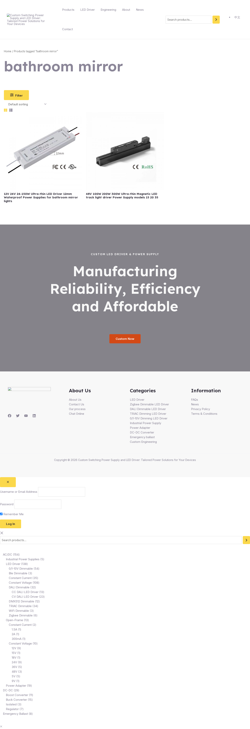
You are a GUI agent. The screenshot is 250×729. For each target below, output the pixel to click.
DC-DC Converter (142, 432)
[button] (1, 726)
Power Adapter (140, 428)
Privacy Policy (200, 409)
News (140, 10)
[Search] (216, 20)
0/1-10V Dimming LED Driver (148, 418)
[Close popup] (8, 482)
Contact (67, 29)
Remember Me (13, 514)
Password (6, 504)
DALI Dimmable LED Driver (148, 409)
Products (68, 10)
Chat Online (76, 414)
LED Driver (87, 10)
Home (7, 51)
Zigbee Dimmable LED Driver (149, 404)
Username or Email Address (18, 492)
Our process (77, 409)
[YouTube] (26, 415)
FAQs (194, 399)
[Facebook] (9, 415)
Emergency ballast (142, 437)
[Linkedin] (34, 415)
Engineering (108, 10)
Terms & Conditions (204, 414)
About (126, 10)
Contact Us (76, 404)
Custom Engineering (143, 442)
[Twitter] (18, 415)
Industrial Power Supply (145, 423)
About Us (75, 399)
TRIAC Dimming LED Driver (148, 414)
